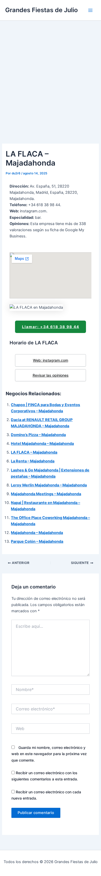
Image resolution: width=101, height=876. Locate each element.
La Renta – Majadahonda (32, 461)
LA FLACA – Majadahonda (34, 452)
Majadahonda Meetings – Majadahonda (46, 494)
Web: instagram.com (50, 360)
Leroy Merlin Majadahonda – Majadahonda (49, 485)
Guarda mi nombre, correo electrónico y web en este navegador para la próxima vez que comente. (49, 753)
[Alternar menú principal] (90, 10)
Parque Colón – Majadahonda (37, 541)
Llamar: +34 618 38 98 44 (50, 326)
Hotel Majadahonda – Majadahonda (42, 443)
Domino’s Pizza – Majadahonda (38, 434)
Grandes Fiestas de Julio (41, 10)
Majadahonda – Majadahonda (37, 532)
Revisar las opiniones (51, 375)
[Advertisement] (50, 73)
